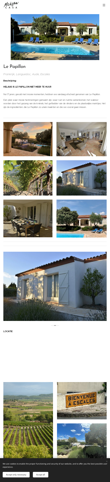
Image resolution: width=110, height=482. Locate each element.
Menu (104, 5)
